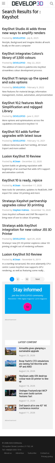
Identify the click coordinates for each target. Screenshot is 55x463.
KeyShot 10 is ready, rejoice (22, 181)
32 (27, 279)
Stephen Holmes (21, 210)
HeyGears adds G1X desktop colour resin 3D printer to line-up (34, 379)
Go (27, 306)
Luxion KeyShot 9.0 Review (22, 255)
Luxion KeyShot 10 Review (21, 157)
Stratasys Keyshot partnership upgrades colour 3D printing (24, 203)
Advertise (20, 453)
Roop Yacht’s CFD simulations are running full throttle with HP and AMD (34, 364)
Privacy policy (47, 456)
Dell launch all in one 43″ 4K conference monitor (33, 407)
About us (8, 453)
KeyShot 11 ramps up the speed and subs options (25, 81)
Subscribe (32, 453)
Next (37, 279)
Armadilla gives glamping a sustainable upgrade (32, 350)
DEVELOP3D (19, 38)
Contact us (44, 453)
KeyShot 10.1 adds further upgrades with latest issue (21, 134)
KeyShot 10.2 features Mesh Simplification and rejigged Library (22, 107)
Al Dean (16, 161)
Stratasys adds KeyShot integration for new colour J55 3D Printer (27, 230)
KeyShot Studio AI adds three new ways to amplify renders (24, 31)
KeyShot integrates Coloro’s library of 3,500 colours (22, 56)
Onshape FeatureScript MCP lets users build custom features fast (33, 394)
